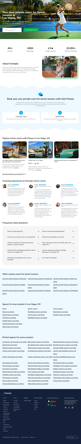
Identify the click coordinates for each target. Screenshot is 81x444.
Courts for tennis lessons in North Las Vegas (65, 280)
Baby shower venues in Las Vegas (38, 342)
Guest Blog (5, 409)
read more (16, 168)
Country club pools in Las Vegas (12, 357)
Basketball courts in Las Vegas (37, 318)
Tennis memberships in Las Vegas (13, 384)
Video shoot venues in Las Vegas (38, 384)
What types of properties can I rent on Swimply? (19, 259)
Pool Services (6, 417)
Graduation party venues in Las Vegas (65, 366)
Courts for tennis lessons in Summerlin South (65, 286)
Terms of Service (24, 437)
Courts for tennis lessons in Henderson (40, 279)
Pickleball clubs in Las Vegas (11, 375)
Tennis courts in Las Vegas (36, 315)
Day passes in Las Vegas (10, 363)
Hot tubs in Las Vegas (9, 318)
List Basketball (16, 407)
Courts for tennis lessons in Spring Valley (38, 286)
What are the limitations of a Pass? (53, 237)
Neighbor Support (27, 400)
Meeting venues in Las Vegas (62, 369)
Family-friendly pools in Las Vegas (38, 366)
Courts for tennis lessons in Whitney (39, 291)
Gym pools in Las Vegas (9, 369)
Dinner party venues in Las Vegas (38, 363)
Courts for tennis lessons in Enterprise (14, 279)
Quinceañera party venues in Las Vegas (65, 378)
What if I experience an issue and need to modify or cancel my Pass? (20, 244)
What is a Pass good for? (15, 231)
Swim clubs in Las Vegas (10, 381)
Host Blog (5, 411)
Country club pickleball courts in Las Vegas (64, 352)
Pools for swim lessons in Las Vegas (39, 378)
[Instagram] (72, 408)
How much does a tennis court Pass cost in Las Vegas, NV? (56, 244)
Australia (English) (70, 437)
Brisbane (36, 404)
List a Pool (16, 400)
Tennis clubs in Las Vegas (61, 381)
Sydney (35, 400)
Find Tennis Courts (32, 30)
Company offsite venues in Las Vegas (64, 348)
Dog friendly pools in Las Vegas (63, 363)
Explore (4, 429)
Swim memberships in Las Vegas (38, 381)
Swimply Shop (6, 402)
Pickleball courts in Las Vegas (37, 312)
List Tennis (16, 402)
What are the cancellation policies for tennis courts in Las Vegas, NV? (21, 251)
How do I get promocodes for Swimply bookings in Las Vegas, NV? (54, 251)
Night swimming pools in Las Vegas (13, 372)
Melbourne (36, 402)
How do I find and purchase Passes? (53, 231)
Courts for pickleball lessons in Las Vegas (64, 358)
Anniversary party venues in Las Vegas (14, 342)
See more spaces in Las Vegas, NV (13, 174)
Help (4, 422)
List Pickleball (16, 404)
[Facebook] (65, 408)
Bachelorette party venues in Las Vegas (65, 342)
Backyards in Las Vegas (60, 312)
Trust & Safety (6, 424)
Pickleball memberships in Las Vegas (39, 375)
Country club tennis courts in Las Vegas (40, 357)
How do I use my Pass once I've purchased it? (21, 237)
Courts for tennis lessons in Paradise (13, 285)
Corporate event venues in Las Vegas (39, 351)
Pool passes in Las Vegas (10, 378)
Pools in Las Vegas (8, 312)
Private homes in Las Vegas (61, 315)
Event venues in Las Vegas (10, 366)
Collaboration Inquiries (7, 427)
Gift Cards (5, 407)
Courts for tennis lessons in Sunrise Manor (13, 292)
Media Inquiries (6, 404)
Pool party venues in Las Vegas (63, 375)
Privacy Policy (32, 437)
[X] (69, 408)
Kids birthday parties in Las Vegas (38, 369)
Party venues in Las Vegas (36, 372)
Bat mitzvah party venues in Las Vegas (65, 345)
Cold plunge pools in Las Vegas (12, 324)
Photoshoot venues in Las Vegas (63, 372)
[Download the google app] (52, 405)
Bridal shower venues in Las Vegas (39, 348)
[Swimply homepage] (40, 2)
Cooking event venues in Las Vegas (13, 351)
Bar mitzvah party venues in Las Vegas (40, 345)
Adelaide (36, 407)
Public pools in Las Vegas (10, 327)
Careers (4, 400)
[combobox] (12, 30)
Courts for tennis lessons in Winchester (65, 291)
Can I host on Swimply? (49, 258)
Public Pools (5, 431)
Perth (35, 409)
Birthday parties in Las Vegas (11, 348)
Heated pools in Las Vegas (10, 321)
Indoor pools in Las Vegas (10, 315)
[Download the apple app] (52, 401)
